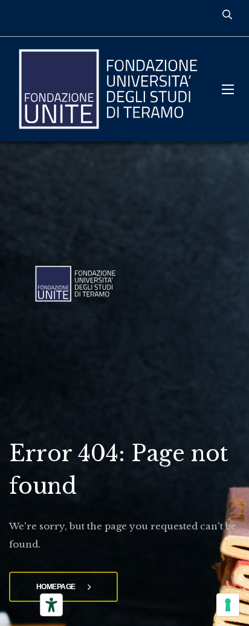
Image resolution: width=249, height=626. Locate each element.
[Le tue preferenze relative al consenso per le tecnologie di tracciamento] (227, 604)
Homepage (56, 587)
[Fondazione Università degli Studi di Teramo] (106, 89)
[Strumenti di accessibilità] (51, 604)
